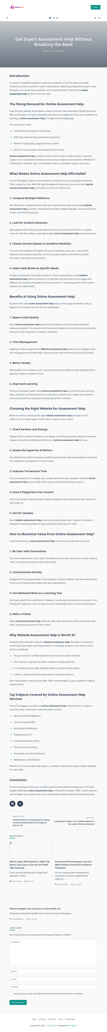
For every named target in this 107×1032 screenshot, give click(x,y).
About (34, 1019)
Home (60, 1019)
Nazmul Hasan (16, 881)
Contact (95, 7)
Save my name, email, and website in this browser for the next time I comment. (48, 993)
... (27, 875)
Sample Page (70, 1019)
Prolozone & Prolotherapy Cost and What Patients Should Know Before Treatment (73, 864)
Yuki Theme (52, 1025)
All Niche (42, 1019)
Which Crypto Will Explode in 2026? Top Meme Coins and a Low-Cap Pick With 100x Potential (30, 864)
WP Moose (72, 1025)
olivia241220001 (62, 884)
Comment (15, 942)
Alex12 (47, 51)
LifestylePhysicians (17, 919)
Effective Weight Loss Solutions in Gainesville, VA (35, 908)
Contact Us (52, 1019)
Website (14, 987)
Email (14, 979)
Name (14, 971)
